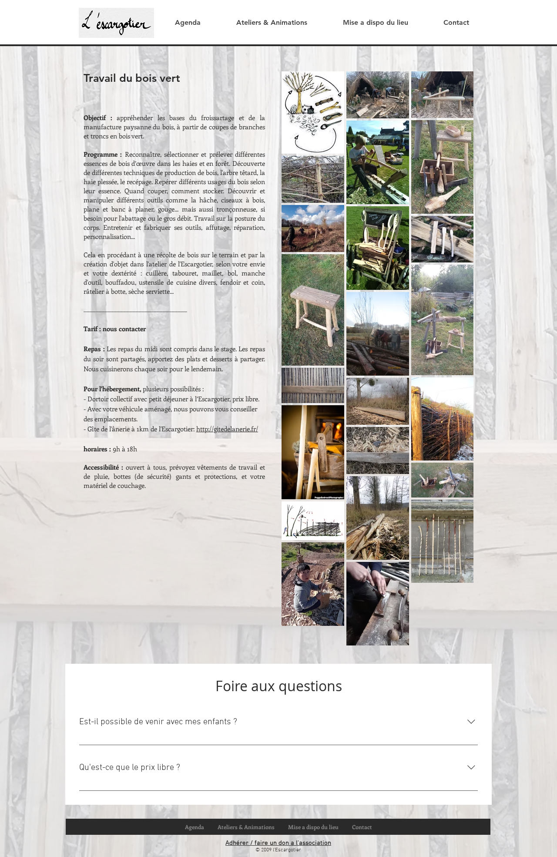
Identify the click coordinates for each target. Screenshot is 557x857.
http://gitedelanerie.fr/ (227, 428)
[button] (271, 23)
